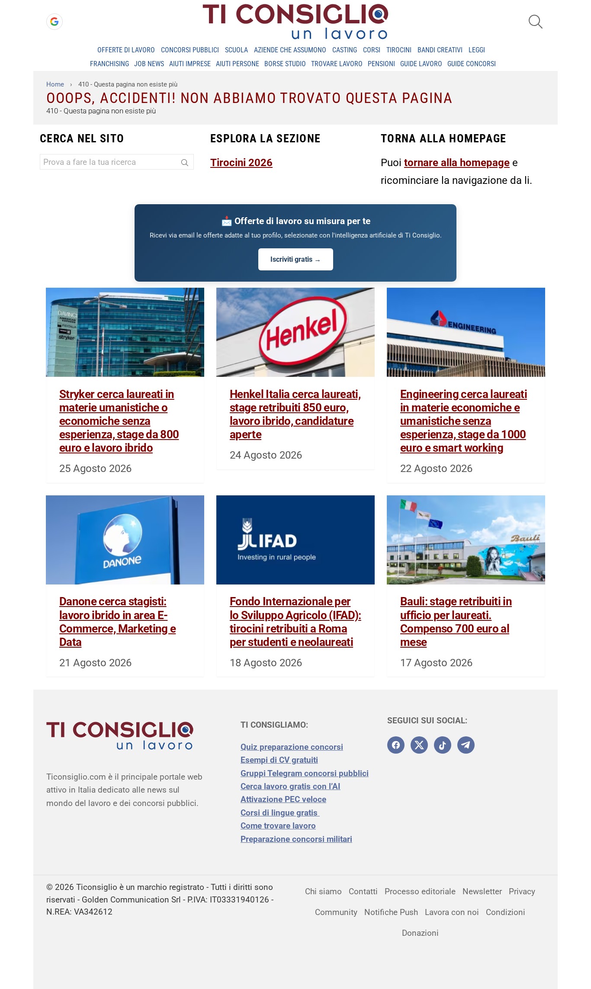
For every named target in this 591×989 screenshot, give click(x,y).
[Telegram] (466, 745)
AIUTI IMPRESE (190, 64)
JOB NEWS (149, 64)
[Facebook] (396, 745)
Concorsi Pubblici (190, 50)
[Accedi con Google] (54, 21)
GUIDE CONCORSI (471, 64)
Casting (344, 50)
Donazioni (420, 933)
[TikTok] (442, 745)
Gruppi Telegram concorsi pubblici (305, 773)
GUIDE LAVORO (421, 64)
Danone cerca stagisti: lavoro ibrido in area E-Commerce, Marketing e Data (117, 622)
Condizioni (505, 912)
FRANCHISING (109, 64)
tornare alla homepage (457, 163)
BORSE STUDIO (285, 64)
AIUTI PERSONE (237, 64)
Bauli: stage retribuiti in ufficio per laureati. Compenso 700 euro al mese (456, 622)
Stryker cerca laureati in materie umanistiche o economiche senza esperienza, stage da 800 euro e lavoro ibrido (119, 421)
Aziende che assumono (290, 50)
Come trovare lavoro (278, 826)
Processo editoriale (420, 891)
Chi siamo (323, 891)
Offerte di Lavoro (126, 50)
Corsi (371, 50)
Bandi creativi (440, 50)
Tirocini (398, 50)
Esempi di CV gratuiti (279, 760)
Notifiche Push (391, 912)
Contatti (363, 891)
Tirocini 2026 (241, 163)
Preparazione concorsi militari (296, 839)
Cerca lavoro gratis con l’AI (290, 786)
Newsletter (482, 891)
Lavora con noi (452, 912)
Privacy (522, 891)
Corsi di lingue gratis (280, 813)
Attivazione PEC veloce (283, 799)
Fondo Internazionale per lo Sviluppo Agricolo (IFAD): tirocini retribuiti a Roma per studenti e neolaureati (295, 622)
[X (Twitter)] (419, 745)
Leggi (477, 50)
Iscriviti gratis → (295, 259)
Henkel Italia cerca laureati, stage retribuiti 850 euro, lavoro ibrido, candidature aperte (295, 414)
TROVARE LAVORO (337, 64)
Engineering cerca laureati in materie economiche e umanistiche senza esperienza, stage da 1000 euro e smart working (463, 421)
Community (336, 912)
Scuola (236, 50)
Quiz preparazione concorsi (292, 747)
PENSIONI (381, 64)
